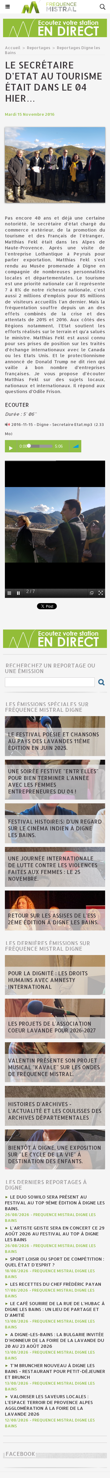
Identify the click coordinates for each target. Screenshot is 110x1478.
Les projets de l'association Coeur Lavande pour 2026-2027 (52, 1027)
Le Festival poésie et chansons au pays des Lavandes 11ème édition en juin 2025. (53, 741)
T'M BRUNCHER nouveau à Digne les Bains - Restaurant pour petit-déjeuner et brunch (55, 1371)
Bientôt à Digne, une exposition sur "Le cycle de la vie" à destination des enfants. (54, 1154)
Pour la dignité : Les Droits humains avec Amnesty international (48, 980)
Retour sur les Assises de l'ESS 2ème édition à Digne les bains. (53, 919)
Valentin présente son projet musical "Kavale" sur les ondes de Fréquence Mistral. (54, 1067)
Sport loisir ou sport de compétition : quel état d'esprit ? (54, 1262)
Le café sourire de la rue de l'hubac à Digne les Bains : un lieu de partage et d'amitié (55, 1309)
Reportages (38, 47)
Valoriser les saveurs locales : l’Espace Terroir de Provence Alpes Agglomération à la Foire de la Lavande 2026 (49, 1405)
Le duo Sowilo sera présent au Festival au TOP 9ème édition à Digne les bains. (55, 1202)
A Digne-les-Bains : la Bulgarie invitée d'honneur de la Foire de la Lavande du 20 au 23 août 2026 (54, 1340)
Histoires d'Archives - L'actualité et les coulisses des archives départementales (54, 1111)
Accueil (12, 47)
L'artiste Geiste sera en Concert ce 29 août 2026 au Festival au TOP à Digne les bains (55, 1233)
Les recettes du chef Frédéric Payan (55, 1284)
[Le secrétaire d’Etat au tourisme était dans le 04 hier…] (55, 129)
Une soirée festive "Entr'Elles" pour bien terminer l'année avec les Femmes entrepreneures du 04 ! (53, 781)
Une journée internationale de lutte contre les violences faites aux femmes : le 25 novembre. (52, 868)
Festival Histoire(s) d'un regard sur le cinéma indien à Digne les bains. (55, 828)
